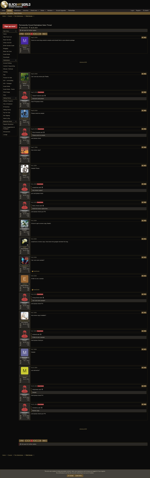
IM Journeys (6, 107)
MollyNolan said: (36, 389)
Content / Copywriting (9, 66)
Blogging (5, 48)
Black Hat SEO (7, 40)
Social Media (6, 54)
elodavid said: (36, 334)
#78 (145, 367)
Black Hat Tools (7, 51)
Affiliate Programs (8, 101)
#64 (145, 110)
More (4, 95)
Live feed (3, 13)
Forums (10, 10)
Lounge (5, 134)
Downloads (6, 57)
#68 (145, 184)
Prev (22, 34)
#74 (145, 294)
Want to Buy (6, 118)
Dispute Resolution (8, 124)
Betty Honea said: (37, 206)
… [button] (37, 34)
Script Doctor (24, 27)
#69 (145, 202)
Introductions (6, 132)
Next (44, 34)
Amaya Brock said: (37, 297)
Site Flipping (6, 115)
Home (3, 10)
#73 (145, 276)
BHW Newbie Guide (8, 45)
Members (49, 10)
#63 (145, 92)
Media (42, 10)
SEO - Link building (8, 80)
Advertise (25, 10)
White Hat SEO (7, 42)
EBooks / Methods (8, 69)
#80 (145, 404)
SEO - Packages (7, 83)
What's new (34, 10)
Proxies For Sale (7, 77)
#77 (145, 349)
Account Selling (7, 63)
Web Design (6, 92)
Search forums (18, 13)
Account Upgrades (61, 10)
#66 (145, 147)
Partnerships (71, 10)
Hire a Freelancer (7, 104)
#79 (145, 386)
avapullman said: (36, 187)
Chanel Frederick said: (38, 95)
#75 (145, 312)
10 (40, 34)
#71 (145, 239)
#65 (145, 129)
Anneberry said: (36, 408)
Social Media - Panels (9, 89)
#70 (145, 220)
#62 (145, 74)
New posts (10, 13)
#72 (145, 257)
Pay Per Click (6, 112)
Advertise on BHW (83, 62)
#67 (145, 165)
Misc (4, 75)
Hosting (5, 72)
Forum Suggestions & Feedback (9, 128)
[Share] (142, 37)
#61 (145, 37)
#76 (145, 331)
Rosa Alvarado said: (37, 132)
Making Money (7, 110)
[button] (38, 10)
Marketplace (17, 10)
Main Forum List (7, 37)
